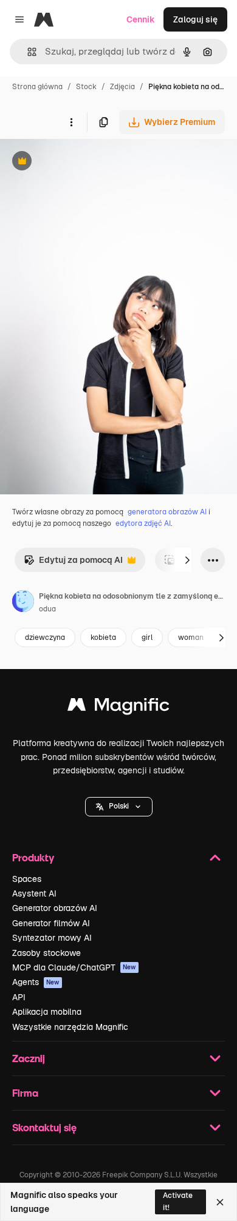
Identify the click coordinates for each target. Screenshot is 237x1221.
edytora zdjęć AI (143, 523)
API (19, 997)
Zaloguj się (195, 19)
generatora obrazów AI (167, 512)
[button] (119, 806)
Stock (86, 87)
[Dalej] (187, 560)
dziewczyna (45, 637)
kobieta (103, 637)
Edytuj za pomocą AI (73, 563)
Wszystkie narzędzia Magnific (70, 1026)
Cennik (140, 19)
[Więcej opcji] (71, 122)
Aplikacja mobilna (46, 1011)
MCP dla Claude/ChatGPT (74, 967)
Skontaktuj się (44, 1127)
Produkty (33, 857)
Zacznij (28, 1058)
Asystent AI (34, 893)
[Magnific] (118, 707)
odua (47, 609)
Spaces (26, 878)
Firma (25, 1092)
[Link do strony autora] (23, 603)
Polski (119, 806)
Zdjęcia (122, 87)
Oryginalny (84, 162)
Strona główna (37, 87)
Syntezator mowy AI (52, 937)
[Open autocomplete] (27, 51)
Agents (36, 982)
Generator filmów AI (51, 923)
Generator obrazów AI (54, 908)
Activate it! (178, 1201)
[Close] (220, 1202)
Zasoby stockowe (46, 952)
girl (147, 637)
